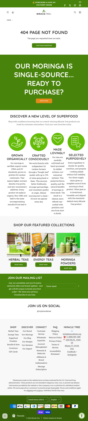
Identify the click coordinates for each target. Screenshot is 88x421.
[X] (69, 5)
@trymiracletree (44, 311)
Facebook (71, 351)
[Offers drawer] (12, 12)
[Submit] (78, 286)
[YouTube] (79, 2)
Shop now (44, 101)
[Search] (74, 12)
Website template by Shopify (52, 418)
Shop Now (19, 264)
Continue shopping (44, 45)
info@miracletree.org (72, 334)
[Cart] (79, 12)
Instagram (72, 354)
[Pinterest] (79, 5)
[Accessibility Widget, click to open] (81, 415)
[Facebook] (64, 5)
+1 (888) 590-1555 (73, 337)
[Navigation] (7, 12)
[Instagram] (74, 5)
